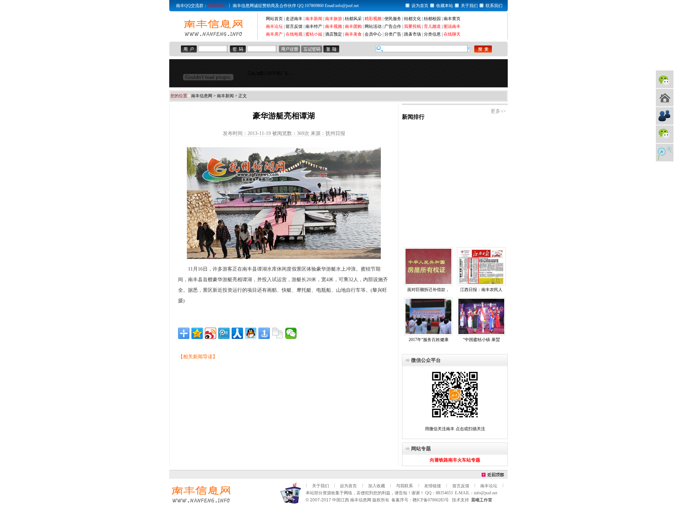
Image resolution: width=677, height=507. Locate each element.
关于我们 (469, 5)
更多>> (498, 111)
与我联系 (404, 485)
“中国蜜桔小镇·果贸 (481, 339)
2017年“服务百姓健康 (429, 339)
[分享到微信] (291, 333)
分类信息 (432, 34)
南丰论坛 (274, 26)
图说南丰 (452, 26)
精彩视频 (373, 18)
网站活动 (373, 26)
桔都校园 (432, 18)
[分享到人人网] (237, 333)
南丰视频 (333, 26)
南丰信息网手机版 (664, 97)
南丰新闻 (313, 18)
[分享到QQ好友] (250, 333)
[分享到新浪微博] (210, 333)
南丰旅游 (333, 18)
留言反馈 (294, 26)
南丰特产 (313, 26)
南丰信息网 (201, 95)
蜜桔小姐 (313, 34)
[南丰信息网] (213, 35)
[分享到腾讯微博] (224, 333)
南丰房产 (274, 34)
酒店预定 (333, 34)
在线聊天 (452, 34)
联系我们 (494, 5)
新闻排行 (413, 117)
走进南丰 (294, 18)
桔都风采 (353, 18)
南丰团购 (353, 26)
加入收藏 (376, 485)
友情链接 (432, 485)
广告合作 (392, 26)
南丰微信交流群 (664, 134)
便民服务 (392, 18)
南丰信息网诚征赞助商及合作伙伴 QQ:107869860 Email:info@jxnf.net (296, 5)
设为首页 (419, 5)
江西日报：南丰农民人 (481, 289)
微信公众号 (664, 79)
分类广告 (392, 34)
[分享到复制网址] (277, 333)
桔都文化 (412, 18)
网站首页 (274, 18)
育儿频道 (432, 26)
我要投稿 (412, 26)
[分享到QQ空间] (197, 333)
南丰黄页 (452, 18)
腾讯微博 (664, 152)
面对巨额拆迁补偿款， (428, 289)
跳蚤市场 (412, 34)
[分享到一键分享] (264, 333)
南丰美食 (353, 34)
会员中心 (373, 34)
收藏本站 (444, 5)
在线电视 (294, 34)
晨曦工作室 (481, 499)
